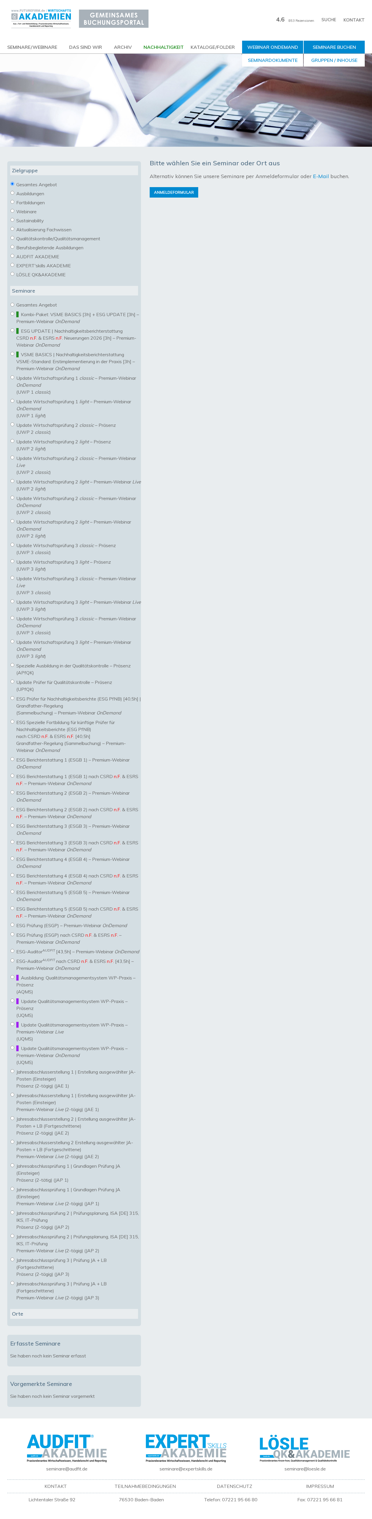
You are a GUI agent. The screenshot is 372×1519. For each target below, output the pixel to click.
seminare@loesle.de (305, 1469)
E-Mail (321, 176)
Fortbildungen (30, 202)
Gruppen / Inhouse (334, 60)
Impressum (320, 1486)
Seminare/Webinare (32, 47)
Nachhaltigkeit (164, 47)
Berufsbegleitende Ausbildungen (49, 247)
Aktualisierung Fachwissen (43, 229)
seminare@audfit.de (66, 1469)
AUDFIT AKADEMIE (37, 256)
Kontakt (354, 20)
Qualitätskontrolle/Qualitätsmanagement (57, 238)
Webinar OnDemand (272, 47)
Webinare (26, 211)
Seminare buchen (334, 47)
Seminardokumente (273, 60)
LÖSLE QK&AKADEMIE (40, 274)
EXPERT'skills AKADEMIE (43, 265)
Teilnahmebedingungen (145, 1486)
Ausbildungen (29, 193)
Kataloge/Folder (213, 47)
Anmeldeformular (174, 192)
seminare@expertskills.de (186, 1469)
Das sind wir (85, 47)
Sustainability (29, 220)
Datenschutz (234, 1486)
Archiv (123, 47)
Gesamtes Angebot (36, 184)
